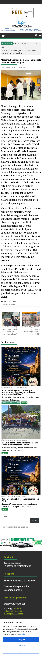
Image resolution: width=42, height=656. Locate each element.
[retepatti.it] (3, 35)
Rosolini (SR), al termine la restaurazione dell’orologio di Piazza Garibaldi (31, 330)
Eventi (18, 402)
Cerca (5, 516)
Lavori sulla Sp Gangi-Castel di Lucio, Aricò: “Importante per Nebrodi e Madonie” (10, 330)
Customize (21, 645)
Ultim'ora (12, 304)
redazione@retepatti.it (13, 611)
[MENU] (39, 35)
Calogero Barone (21, 387)
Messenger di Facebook (13, 614)
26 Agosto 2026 (8, 387)
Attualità (5, 304)
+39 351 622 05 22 (20, 608)
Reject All (21, 651)
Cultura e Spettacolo (8, 402)
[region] (21, 637)
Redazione (21, 67)
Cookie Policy (25, 634)
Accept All (21, 640)
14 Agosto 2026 (8, 440)
